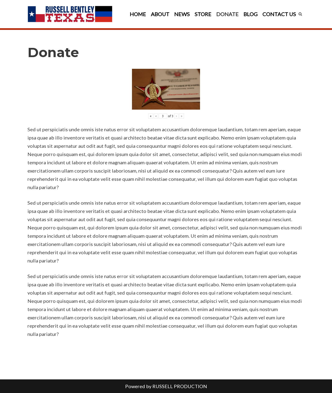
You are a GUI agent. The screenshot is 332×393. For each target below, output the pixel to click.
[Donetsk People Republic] (70, 14)
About (160, 14)
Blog (251, 14)
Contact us (279, 14)
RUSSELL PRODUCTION (179, 386)
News (182, 14)
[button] (300, 14)
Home (138, 14)
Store (203, 14)
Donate (227, 14)
